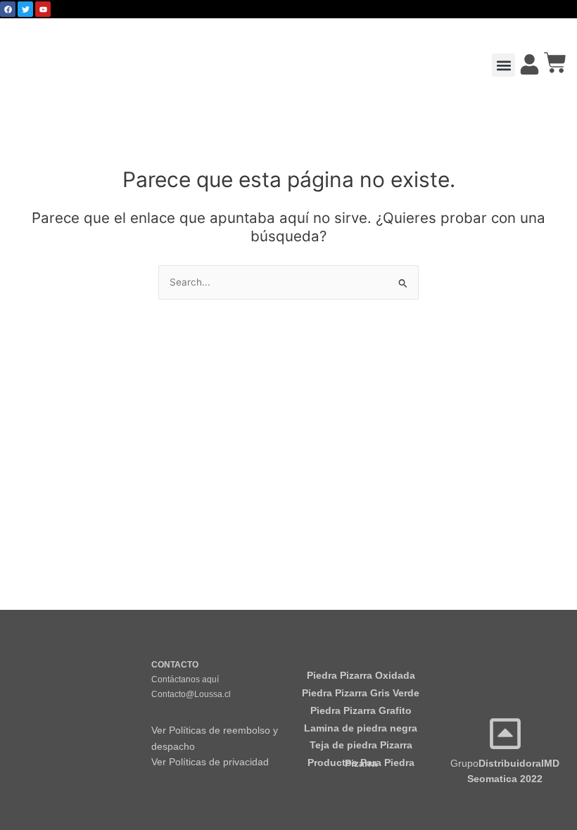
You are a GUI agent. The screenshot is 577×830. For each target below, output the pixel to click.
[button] (503, 65)
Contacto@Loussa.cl (191, 694)
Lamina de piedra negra (360, 728)
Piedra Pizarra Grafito (361, 711)
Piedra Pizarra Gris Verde (360, 693)
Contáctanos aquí (185, 679)
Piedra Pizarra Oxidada (361, 675)
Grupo (504, 763)
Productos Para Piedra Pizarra (360, 763)
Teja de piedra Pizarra (361, 745)
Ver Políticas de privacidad (210, 762)
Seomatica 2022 (505, 779)
